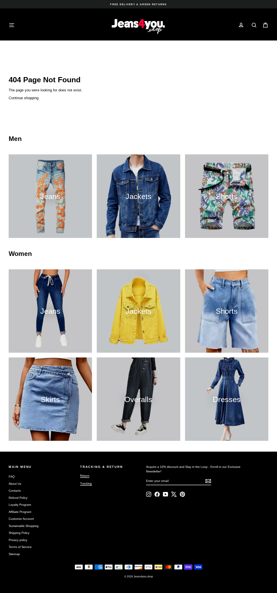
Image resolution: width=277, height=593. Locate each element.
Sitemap (14, 554)
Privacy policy (18, 540)
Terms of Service (20, 547)
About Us (15, 483)
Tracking (86, 483)
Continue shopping (24, 98)
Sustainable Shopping (24, 526)
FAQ (12, 476)
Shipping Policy (19, 533)
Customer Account (21, 518)
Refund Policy (18, 497)
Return (84, 475)
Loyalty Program (20, 504)
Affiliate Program (20, 512)
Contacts (15, 490)
